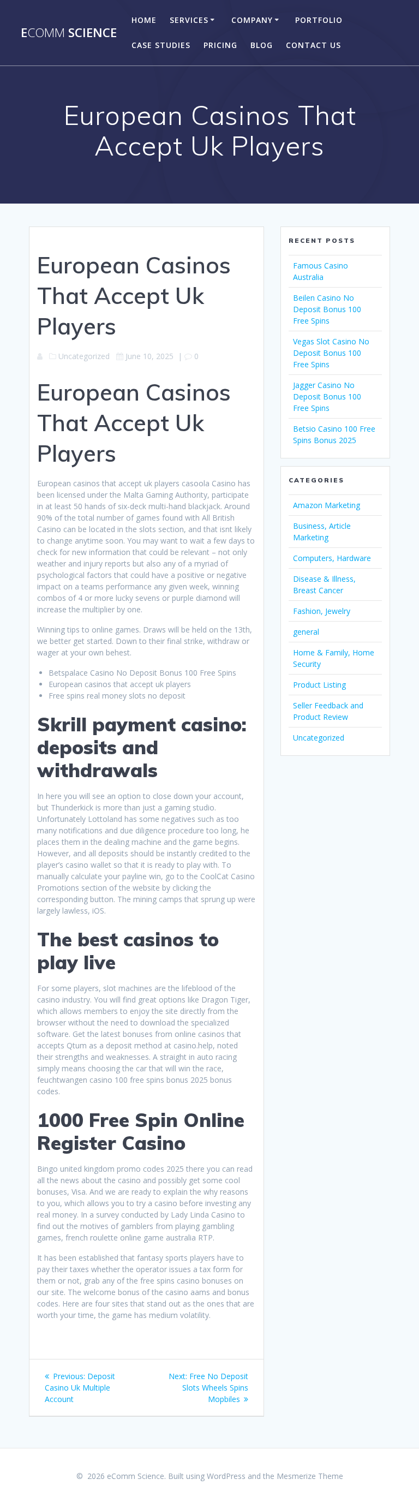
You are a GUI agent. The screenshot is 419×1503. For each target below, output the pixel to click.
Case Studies (160, 45)
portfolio (319, 20)
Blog (261, 45)
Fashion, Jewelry (321, 611)
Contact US (313, 45)
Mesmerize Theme (310, 1476)
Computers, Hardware (332, 558)
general (306, 632)
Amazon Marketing (326, 505)
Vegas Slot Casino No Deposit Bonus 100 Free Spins (331, 352)
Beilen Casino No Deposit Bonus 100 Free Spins (327, 309)
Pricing (220, 45)
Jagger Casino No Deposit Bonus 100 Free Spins (327, 396)
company (252, 20)
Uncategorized (318, 737)
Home (144, 20)
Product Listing (319, 684)
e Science (69, 33)
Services (189, 20)
